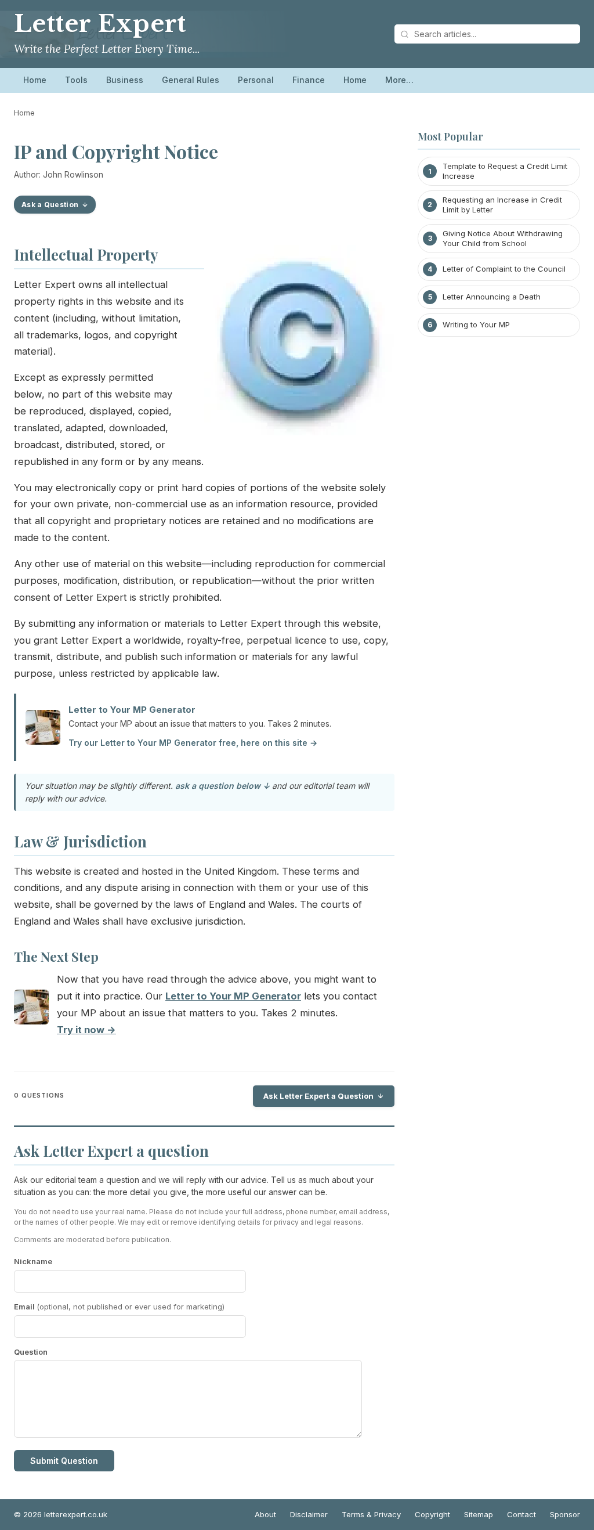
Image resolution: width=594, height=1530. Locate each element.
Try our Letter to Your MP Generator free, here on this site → (192, 743)
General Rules (190, 80)
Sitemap (478, 1514)
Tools (76, 80)
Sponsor (565, 1514)
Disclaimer (309, 1514)
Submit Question (64, 1461)
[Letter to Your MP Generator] (31, 1009)
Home (34, 80)
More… (399, 80)
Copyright (432, 1514)
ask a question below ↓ (222, 786)
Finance (308, 80)
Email (119, 1306)
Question (31, 1351)
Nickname (33, 1261)
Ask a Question (49, 204)
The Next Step (56, 956)
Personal (256, 80)
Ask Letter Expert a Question (318, 1095)
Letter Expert (100, 23)
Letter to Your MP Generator (131, 709)
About (265, 1514)
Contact (521, 1514)
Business (124, 80)
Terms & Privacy (371, 1514)
